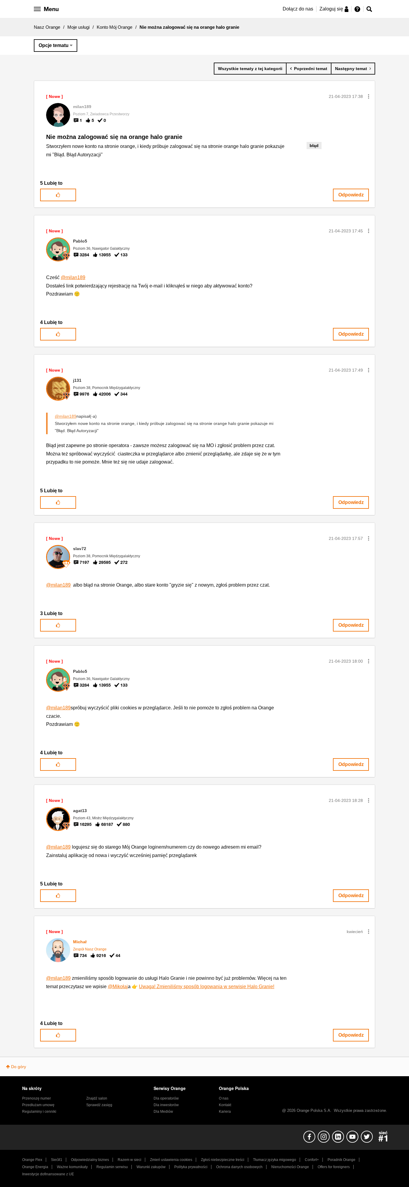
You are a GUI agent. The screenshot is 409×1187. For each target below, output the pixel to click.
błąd (314, 145)
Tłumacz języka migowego (274, 1160)
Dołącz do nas (298, 8)
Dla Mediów (163, 1111)
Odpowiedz (351, 194)
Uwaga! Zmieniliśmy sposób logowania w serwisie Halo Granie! (206, 986)
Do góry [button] (18, 1066)
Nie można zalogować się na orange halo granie (114, 137)
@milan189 (73, 277)
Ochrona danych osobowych (239, 1167)
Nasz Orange (47, 27)
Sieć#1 (56, 1160)
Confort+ (312, 1160)
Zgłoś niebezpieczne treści (222, 1160)
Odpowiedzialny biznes (90, 1160)
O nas (223, 1098)
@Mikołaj (118, 986)
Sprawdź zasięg (99, 1105)
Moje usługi (78, 27)
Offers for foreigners (334, 1167)
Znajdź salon (96, 1098)
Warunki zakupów (151, 1167)
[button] (368, 96)
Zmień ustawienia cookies (171, 1160)
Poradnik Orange (341, 1160)
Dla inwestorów (166, 1105)
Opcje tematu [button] (54, 45)
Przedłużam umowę (38, 1105)
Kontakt (225, 1105)
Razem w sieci (129, 1160)
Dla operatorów (166, 1098)
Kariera (225, 1111)
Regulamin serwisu (112, 1167)
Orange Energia (35, 1167)
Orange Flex (32, 1160)
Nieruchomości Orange (290, 1167)
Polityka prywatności (190, 1167)
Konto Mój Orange (114, 27)
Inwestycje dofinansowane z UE (48, 1174)
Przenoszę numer (36, 1098)
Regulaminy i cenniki (39, 1111)
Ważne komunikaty (72, 1167)
